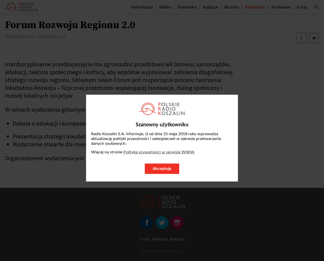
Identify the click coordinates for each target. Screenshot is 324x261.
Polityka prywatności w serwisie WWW (158, 152)
